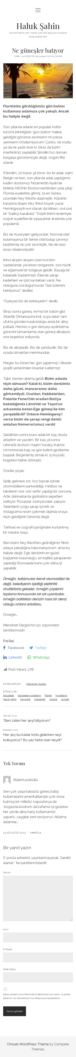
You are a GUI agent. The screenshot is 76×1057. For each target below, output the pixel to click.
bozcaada (8, 695)
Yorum (7, 872)
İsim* (6, 929)
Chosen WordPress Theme (28, 1044)
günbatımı (61, 695)
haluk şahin (9, 699)
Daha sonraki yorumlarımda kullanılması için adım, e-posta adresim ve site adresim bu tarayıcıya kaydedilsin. (36, 996)
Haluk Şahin (38, 25)
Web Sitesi (9, 969)
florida (48, 695)
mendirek (39, 699)
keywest (25, 699)
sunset (65, 699)
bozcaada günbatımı (29, 695)
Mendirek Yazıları (36, 683)
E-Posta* (8, 949)
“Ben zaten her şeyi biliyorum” (27, 720)
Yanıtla (35, 832)
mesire (53, 699)
